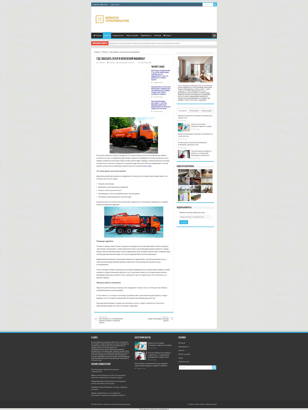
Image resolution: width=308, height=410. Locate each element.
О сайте (191, 404)
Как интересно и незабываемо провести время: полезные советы (111, 319)
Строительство (118, 35)
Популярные (194, 111)
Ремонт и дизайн (132, 35)
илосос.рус (148, 166)
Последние (183, 111)
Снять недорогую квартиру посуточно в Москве (195, 85)
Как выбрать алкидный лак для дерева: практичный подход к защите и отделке (151, 364)
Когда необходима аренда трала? (158, 319)
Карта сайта (115, 4)
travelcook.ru (153, 409)
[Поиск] (215, 4)
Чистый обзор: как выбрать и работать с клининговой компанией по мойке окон (201, 153)
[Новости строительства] (112, 19)
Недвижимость (146, 35)
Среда (168, 35)
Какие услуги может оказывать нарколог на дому (160, 344)
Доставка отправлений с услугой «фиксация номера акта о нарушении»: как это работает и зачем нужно (160, 75)
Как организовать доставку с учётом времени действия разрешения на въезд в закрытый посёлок (142, 43)
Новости (107, 35)
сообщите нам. (96, 360)
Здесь (196, 100)
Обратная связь (211, 404)
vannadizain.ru (164, 409)
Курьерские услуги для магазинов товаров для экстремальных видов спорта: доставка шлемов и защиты (160, 90)
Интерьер (157, 35)
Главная (99, 35)
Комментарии (207, 111)
